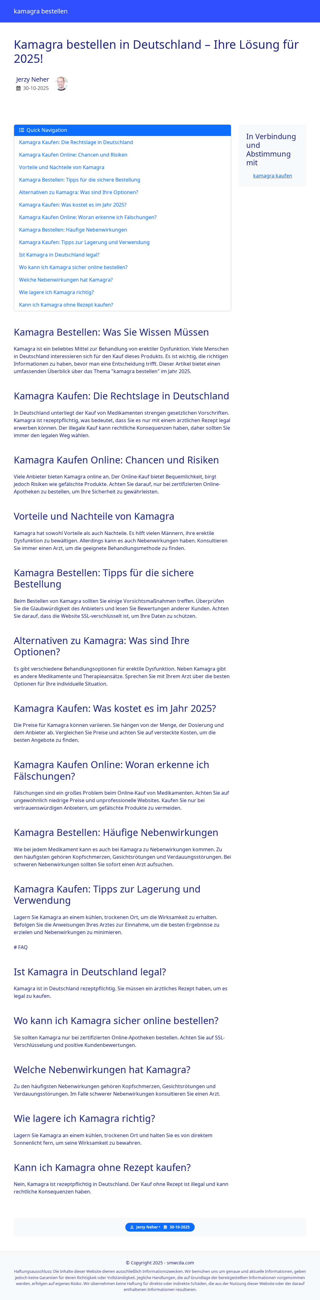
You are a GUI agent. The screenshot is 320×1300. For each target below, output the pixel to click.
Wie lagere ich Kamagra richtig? (56, 292)
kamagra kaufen (272, 175)
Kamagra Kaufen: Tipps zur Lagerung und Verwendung (84, 242)
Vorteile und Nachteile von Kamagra (61, 167)
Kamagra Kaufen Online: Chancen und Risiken (73, 154)
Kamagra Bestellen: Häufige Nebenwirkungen (73, 229)
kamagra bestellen (41, 11)
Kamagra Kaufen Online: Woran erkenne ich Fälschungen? (88, 217)
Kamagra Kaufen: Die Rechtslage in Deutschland (76, 142)
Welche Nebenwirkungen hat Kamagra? (66, 279)
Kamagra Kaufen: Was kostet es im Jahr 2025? (73, 204)
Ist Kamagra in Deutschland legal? (59, 254)
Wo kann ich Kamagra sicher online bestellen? (73, 267)
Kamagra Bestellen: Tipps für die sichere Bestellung (79, 179)
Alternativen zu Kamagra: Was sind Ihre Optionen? (78, 192)
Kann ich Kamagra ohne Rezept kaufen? (66, 304)
